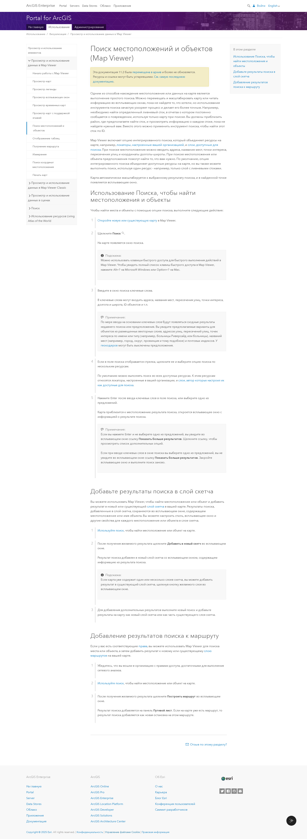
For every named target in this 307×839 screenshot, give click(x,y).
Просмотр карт (42, 81)
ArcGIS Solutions (101, 815)
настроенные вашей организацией (158, 145)
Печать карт (40, 175)
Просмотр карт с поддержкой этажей (51, 115)
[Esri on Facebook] (228, 791)
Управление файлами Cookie (122, 832)
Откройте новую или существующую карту (127, 220)
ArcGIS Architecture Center (108, 821)
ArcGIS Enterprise (40, 5)
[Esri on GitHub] (234, 791)
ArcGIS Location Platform (107, 804)
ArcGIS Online (100, 786)
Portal (63, 5)
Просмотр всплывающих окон (51, 97)
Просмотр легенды (44, 89)
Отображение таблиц (46, 138)
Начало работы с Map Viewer (51, 73)
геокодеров (109, 345)
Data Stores (89, 5)
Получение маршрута (46, 146)
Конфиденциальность (90, 832)
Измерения (40, 154)
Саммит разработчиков (171, 809)
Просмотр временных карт (49, 105)
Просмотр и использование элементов (45, 50)
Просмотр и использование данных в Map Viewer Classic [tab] (48, 185)
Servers (74, 5)
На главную (36, 27)
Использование (59, 27)
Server (30, 798)
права (143, 646)
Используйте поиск (111, 530)
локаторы (124, 145)
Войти (261, 5)
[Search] (249, 5)
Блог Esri (161, 798)
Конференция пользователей (175, 804)
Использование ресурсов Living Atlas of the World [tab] (51, 219)
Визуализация (57, 34)
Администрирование (89, 27)
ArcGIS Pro (97, 792)
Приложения (122, 5)
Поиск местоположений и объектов (48, 128)
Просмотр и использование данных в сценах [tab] (48, 198)
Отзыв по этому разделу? (208, 744)
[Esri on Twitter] (222, 791)
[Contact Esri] (240, 791)
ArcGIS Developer (102, 809)
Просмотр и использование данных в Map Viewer (100, 34)
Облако (105, 5)
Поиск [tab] (35, 208)
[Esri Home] (227, 778)
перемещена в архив (146, 72)
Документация (36, 821)
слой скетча (155, 506)
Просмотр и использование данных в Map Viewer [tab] (48, 63)
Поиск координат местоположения (43, 165)
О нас (159, 786)
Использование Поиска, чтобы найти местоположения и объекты (254, 61)
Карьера (161, 792)
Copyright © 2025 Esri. (39, 832)
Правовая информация (155, 832)
